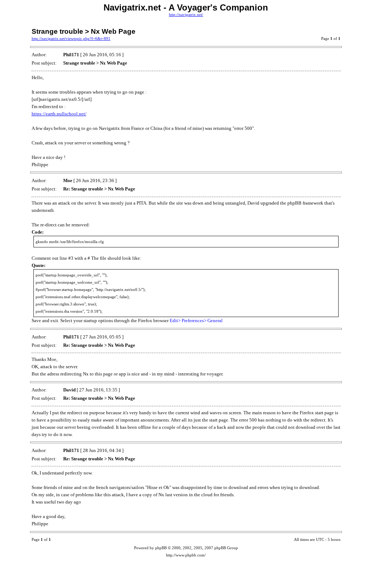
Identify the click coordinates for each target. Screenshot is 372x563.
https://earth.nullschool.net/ (59, 113)
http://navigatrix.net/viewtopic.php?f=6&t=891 (71, 39)
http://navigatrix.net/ (186, 15)
